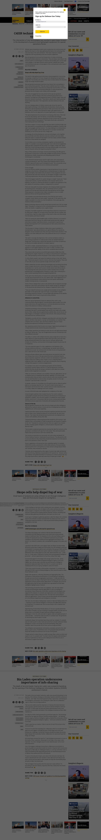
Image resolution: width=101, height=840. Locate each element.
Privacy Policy (38, 36)
